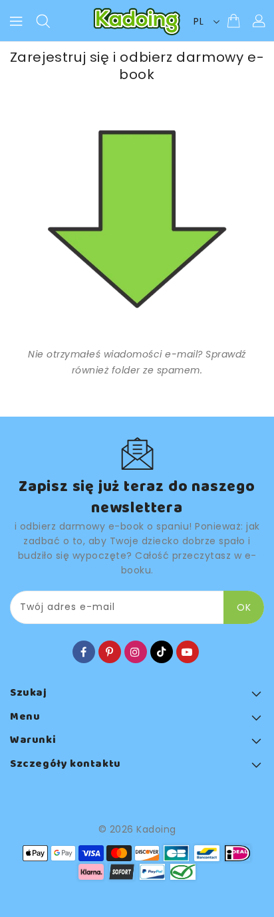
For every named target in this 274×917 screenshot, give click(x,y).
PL (199, 21)
